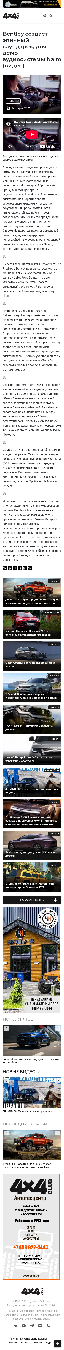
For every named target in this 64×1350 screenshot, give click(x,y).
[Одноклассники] (10, 568)
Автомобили (52, 612)
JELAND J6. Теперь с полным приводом (27, 1111)
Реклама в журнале (45, 1342)
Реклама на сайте (18, 1342)
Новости (13, 101)
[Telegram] (20, 568)
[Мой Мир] (15, 568)
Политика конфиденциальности (30, 1338)
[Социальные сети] (44, 16)
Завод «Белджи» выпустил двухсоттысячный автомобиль (31, 1061)
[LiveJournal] (30, 568)
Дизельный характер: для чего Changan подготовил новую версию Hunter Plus (27, 1165)
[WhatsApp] (25, 568)
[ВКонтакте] (5, 568)
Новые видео (22, 1071)
